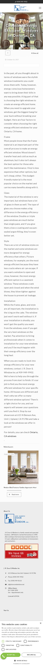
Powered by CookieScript (21, 663)
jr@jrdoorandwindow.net (16, 584)
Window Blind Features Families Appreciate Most (20, 487)
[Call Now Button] (4, 656)
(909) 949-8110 (16, 581)
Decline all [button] (31, 655)
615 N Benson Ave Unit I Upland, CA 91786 (22, 573)
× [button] (40, 623)
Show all (35, 53)
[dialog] (21, 643)
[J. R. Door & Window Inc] (21, 8)
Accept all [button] (11, 655)
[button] (21, 660)
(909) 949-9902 (22, 2)
